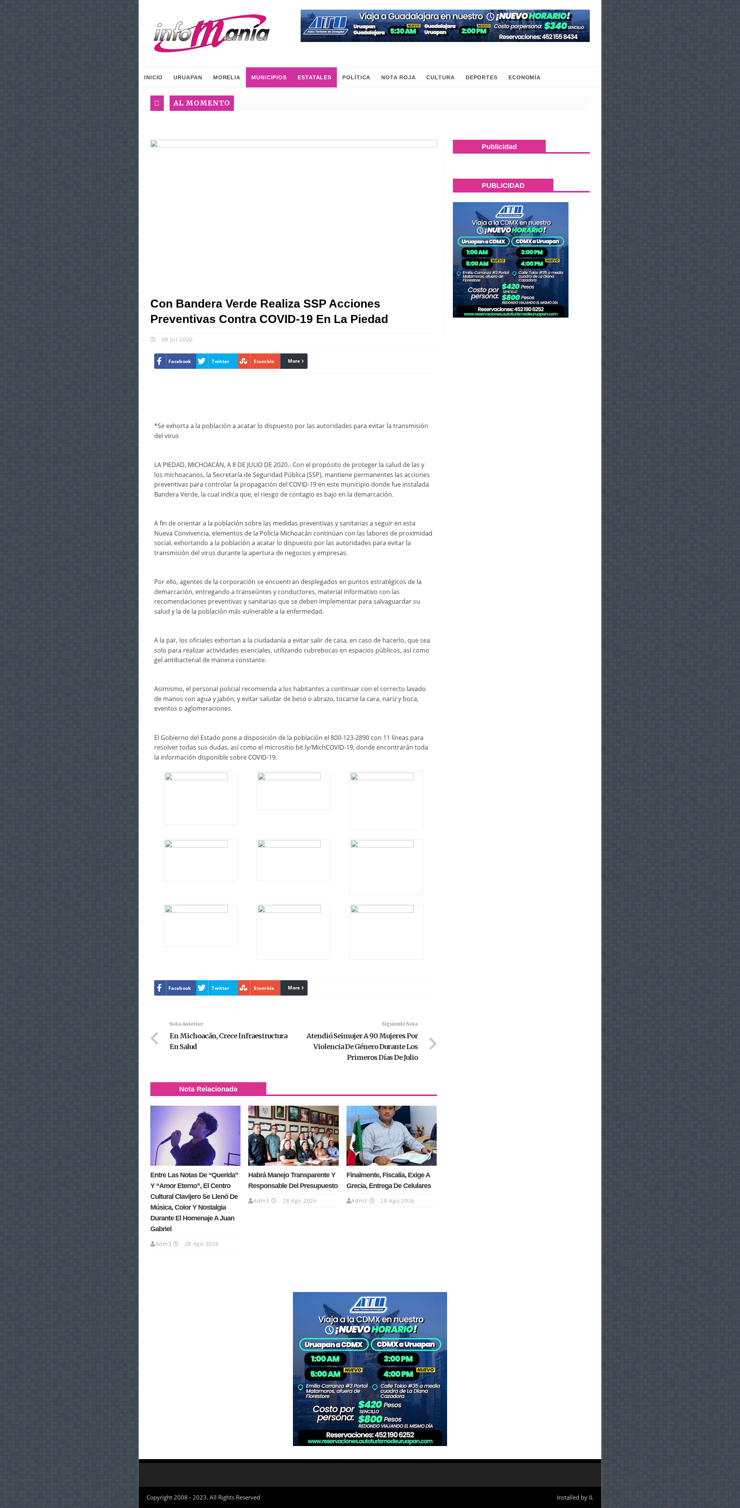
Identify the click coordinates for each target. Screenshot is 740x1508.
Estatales (314, 77)
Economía (524, 77)
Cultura (440, 77)
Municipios (269, 77)
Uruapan (187, 77)
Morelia (226, 77)
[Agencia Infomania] (212, 33)
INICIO (153, 77)
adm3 (163, 1243)
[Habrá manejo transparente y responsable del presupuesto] (293, 1136)
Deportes (482, 77)
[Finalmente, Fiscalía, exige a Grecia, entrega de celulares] (391, 1136)
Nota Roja (398, 77)
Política (356, 77)
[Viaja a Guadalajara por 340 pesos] (445, 26)
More (294, 361)
